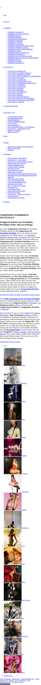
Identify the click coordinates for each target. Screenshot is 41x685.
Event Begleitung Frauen (15, 118)
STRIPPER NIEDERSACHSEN (18, 47)
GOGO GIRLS (12, 123)
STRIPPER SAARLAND (16, 44)
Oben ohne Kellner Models (16, 179)
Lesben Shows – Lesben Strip (17, 160)
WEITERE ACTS (9, 112)
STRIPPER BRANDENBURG (17, 39)
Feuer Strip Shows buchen (16, 170)
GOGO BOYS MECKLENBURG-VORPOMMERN (24, 76)
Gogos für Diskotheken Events (17, 182)
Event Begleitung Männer (15, 116)
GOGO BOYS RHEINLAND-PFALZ (19, 81)
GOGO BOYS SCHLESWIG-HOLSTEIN (21, 100)
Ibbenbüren (4, 315)
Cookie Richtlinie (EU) (27, 679)
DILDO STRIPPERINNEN (16, 122)
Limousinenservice (13, 196)
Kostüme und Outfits (14, 192)
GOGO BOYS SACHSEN (16, 78)
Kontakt (6, 142)
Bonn (18, 305)
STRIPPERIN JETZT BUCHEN (10, 342)
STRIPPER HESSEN (14, 59)
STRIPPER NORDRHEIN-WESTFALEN (21, 46)
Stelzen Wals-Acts (13, 132)
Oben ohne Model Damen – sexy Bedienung (21, 127)
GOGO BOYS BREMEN (16, 90)
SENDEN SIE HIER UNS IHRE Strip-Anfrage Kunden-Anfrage (20, 295)
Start (5, 15)
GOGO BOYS (8, 67)
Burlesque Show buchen (15, 184)
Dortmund (23, 237)
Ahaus (16, 332)
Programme (7, 154)
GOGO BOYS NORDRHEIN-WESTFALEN (22, 83)
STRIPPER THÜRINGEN (16, 63)
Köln (16, 237)
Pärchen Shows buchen (15, 172)
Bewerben (11, 150)
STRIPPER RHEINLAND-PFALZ (18, 53)
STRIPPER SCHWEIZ (15, 61)
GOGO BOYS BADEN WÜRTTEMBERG (21, 98)
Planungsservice (12, 187)
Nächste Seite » (8, 676)
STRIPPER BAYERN (14, 51)
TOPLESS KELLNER (11, 106)
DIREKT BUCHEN (14, 148)
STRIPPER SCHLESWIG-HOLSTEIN (20, 56)
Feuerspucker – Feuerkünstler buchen (19, 128)
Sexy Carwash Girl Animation (17, 186)
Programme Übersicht (30, 289)
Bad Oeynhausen (34, 332)
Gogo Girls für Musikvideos (16, 180)
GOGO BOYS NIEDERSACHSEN (19, 74)
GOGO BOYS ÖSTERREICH (17, 92)
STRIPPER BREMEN (15, 37)
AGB (1, 679)
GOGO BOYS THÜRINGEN (17, 80)
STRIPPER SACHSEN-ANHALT (18, 34)
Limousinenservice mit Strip (16, 198)
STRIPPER (7, 28)
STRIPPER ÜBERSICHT (16, 32)
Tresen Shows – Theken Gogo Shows (19, 194)
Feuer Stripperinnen (14, 125)
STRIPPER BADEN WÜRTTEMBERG (20, 49)
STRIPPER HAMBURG (15, 41)
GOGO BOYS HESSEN (15, 93)
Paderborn (28, 315)
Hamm (37, 313)
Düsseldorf (31, 235)
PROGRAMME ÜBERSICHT (17, 158)
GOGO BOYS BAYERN (16, 88)
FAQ (16, 680)
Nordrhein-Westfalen (8, 233)
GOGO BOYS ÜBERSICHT (17, 71)
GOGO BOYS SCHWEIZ (16, 102)
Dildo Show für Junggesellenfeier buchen (20, 162)
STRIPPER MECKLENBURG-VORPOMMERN (23, 58)
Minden (3, 334)
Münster (10, 237)
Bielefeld (3, 237)
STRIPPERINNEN (14, 120)
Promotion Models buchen (16, 165)
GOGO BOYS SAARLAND (17, 86)
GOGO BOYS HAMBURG (16, 85)
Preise (5, 136)
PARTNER (21, 680)
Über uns (6, 21)
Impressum (7, 679)
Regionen (7, 202)
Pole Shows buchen (14, 168)
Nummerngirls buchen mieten (16, 191)
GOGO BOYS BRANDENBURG (18, 97)
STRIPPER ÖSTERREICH (16, 54)
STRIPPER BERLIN (14, 35)
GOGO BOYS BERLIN (15, 95)
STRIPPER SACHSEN (15, 42)
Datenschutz (15, 679)
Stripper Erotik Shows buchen (17, 163)
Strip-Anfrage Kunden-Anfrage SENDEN (20, 147)
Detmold (5, 309)
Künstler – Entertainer (14, 130)
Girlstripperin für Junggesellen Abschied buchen (22, 174)
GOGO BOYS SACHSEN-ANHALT (19, 73)
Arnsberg (23, 332)
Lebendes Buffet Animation (16, 167)
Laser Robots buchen (14, 189)
